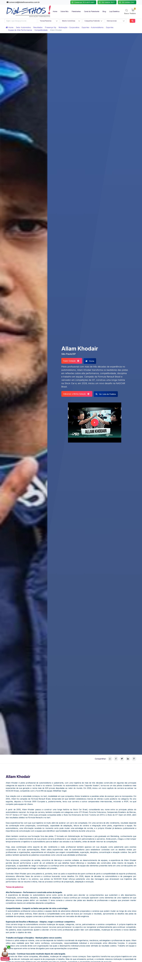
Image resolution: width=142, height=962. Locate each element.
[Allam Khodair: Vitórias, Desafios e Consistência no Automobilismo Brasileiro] (94, 422)
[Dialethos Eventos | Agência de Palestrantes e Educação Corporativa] (28, 11)
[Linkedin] (128, 758)
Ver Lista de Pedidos (107, 394)
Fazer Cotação (70, 361)
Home (10, 27)
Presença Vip (50, 27)
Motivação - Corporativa (69, 27)
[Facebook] (116, 758)
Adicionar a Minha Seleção (75, 394)
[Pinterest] (134, 758)
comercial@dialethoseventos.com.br (24, 2)
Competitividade (41, 30)
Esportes (109, 27)
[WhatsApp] (110, 758)
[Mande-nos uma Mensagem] (6, 953)
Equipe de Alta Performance (20, 30)
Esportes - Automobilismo (93, 27)
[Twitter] (122, 758)
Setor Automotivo (23, 27)
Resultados (37, 27)
